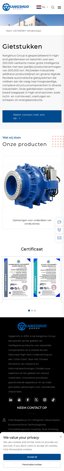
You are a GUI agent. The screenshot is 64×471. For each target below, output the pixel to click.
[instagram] (44, 399)
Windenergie (34, 30)
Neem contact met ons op (29, 116)
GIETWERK (19, 30)
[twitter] (36, 399)
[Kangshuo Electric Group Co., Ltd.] (15, 6)
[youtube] (19, 399)
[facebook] (27, 399)
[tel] (59, 230)
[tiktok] (53, 399)
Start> (9, 30)
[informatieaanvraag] (59, 222)
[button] (29, 310)
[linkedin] (10, 399)
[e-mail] (59, 238)
